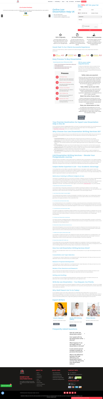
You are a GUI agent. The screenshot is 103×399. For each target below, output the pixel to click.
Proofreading (57, 1)
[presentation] (2, 16)
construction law (87, 183)
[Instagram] (70, 393)
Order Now (84, 1)
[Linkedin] (67, 393)
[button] (50, 1)
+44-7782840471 (78, 1)
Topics (63, 1)
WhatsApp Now (7, 385)
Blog (67, 1)
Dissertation (50, 1)
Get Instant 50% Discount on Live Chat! (80, 398)
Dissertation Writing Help (59, 129)
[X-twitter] (73, 393)
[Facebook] (65, 393)
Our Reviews (71, 1)
